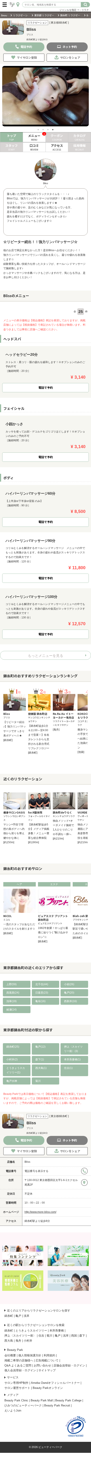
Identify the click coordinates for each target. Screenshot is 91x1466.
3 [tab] (48, 129)
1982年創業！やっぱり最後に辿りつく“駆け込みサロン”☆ (53, 932)
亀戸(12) (40, 1046)
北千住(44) (41, 984)
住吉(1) (68, 1068)
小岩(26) (69, 984)
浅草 (26, 1315)
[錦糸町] (8, 740)
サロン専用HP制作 (16, 1382)
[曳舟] (56, 729)
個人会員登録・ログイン (20, 1370)
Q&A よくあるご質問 (17, 1365)
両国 (74, 1335)
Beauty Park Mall (42, 1400)
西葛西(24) (12, 992)
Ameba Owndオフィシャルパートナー (55, 1382)
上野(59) (11, 984)
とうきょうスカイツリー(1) (15, 1070)
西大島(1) (41, 1068)
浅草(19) (11, 1001)
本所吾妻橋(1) (72, 1059)
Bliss (27, 1161)
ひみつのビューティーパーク (23, 1405)
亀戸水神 (11, 1081)
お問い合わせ (42, 1365)
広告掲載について (47, 1360)
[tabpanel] (45, 96)
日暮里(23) (41, 992)
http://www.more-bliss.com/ (40, 1211)
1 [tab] (38, 129)
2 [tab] (43, 129)
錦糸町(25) (12, 1046)
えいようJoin (12, 1410)
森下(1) (39, 1059)
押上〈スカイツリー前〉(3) (73, 1049)
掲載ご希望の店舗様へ (18, 1360)
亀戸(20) (69, 992)
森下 (82, 1335)
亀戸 (18, 1315)
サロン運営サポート (17, 1388)
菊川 (38, 1081)
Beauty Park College (68, 1400)
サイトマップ (47, 1370)
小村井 (28, 1340)
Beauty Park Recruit (57, 1405)
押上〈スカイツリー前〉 (20, 1335)
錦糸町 (8, 1315)
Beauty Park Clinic (16, 1400)
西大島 (8, 1340)
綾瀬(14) (11, 1009)
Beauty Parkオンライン (48, 1388)
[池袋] (81, 752)
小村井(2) (12, 1059)
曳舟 (18, 1340)
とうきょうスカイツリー (31, 1330)
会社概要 (10, 1355)
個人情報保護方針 (29, 1355)
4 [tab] (53, 129)
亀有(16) (40, 1001)
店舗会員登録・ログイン (69, 1365)
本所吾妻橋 (56, 1330)
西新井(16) (70, 1001)
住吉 (41, 1335)
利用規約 (49, 1355)
